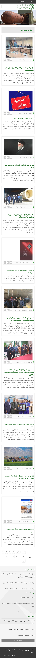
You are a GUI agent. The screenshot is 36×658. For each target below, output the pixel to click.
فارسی (30, 2)
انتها (24, 561)
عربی (25, 2)
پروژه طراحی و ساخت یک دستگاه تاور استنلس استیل (19, 589)
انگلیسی (20, 2)
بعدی (5, 556)
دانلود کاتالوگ (18, 640)
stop (22, 24)
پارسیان (5, 655)
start (13, 24)
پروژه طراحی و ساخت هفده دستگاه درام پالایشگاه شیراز (18, 583)
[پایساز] (25, 7)
